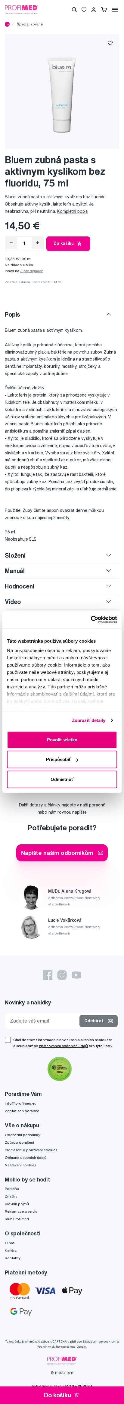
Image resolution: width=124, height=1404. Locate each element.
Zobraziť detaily (89, 720)
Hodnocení (19, 586)
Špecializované (30, 24)
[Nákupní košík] (104, 9)
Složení (15, 555)
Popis (12, 314)
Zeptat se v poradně (22, 1111)
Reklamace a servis (21, 1211)
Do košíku (64, 243)
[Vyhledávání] (74, 10)
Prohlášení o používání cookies (31, 1150)
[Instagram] (62, 975)
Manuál (15, 571)
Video (13, 601)
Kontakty (12, 1258)
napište (79, 812)
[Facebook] (47, 975)
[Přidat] (38, 243)
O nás (9, 1243)
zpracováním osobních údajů (63, 1046)
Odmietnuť (62, 779)
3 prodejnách (31, 271)
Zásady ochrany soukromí (99, 1341)
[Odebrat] (11, 243)
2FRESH (85, 1386)
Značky (11, 1196)
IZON (69, 1386)
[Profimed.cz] (22, 9)
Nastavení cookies (20, 1165)
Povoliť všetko (62, 739)
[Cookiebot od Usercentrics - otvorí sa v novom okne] (90, 620)
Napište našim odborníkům (57, 852)
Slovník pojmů (17, 1204)
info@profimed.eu (20, 1103)
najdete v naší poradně (83, 805)
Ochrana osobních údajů (25, 1157)
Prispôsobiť (58, 759)
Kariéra (11, 1250)
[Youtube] (76, 975)
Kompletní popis (72, 211)
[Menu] (115, 9)
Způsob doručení (19, 1142)
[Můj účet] (93, 10)
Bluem (24, 282)
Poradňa (12, 1189)
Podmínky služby (48, 1346)
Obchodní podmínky (22, 1135)
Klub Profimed (17, 1219)
